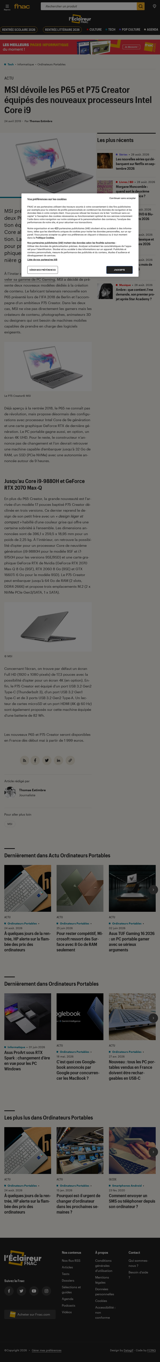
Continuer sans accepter (122, 198)
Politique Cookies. (45, 237)
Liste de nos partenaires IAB (42, 259)
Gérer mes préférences (42, 270)
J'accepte (119, 270)
